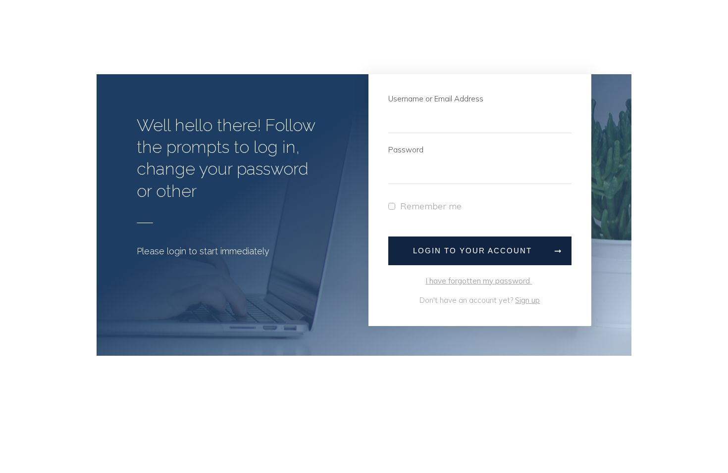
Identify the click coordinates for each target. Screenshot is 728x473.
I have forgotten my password (478, 280)
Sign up (527, 300)
